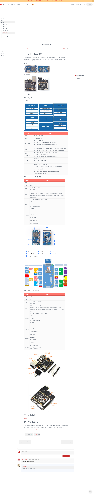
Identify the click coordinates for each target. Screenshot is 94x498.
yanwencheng (24, 459)
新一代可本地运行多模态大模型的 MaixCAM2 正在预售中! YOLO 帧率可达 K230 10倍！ (45, 0)
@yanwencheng (26, 466)
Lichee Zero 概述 (80, 75)
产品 (8, 4)
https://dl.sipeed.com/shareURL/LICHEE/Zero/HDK (49, 470)
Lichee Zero (26, 418)
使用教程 (79, 78)
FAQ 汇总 (28, 4)
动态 (23, 4)
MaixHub (18, 4)
